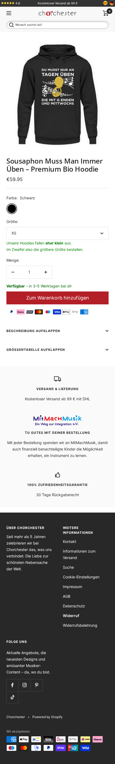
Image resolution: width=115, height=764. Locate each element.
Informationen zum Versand (79, 554)
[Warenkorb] (106, 13)
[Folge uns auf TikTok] (12, 697)
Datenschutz (74, 606)
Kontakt (69, 541)
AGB (66, 596)
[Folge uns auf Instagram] (24, 685)
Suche (68, 567)
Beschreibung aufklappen (33, 331)
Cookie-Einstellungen (81, 577)
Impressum (72, 586)
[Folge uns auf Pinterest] (36, 685)
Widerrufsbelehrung (80, 625)
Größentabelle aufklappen (35, 350)
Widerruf (71, 615)
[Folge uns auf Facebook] (12, 685)
